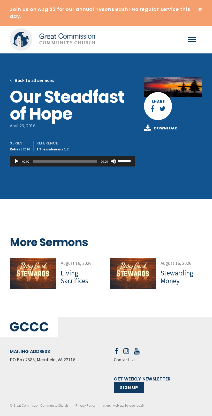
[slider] (125, 160)
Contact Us (124, 360)
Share (158, 101)
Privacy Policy (85, 405)
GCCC (29, 327)
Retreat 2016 (20, 149)
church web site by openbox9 (123, 405)
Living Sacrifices (74, 276)
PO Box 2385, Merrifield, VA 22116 (42, 360)
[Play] (16, 161)
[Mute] (113, 161)
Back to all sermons (34, 80)
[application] (72, 161)
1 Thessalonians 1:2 (52, 149)
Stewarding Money (177, 276)
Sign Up (129, 388)
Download (166, 128)
